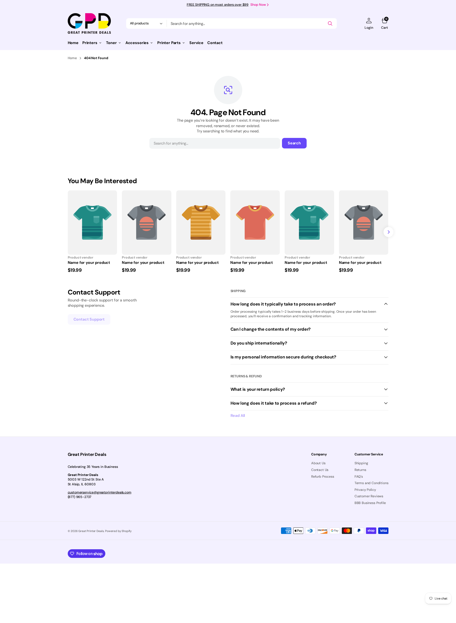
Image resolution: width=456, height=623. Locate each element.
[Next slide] (388, 232)
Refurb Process (322, 476)
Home (72, 58)
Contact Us (319, 470)
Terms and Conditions (371, 483)
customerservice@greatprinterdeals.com (99, 492)
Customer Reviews (369, 496)
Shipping (361, 463)
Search (294, 143)
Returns (360, 470)
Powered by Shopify (118, 531)
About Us (318, 463)
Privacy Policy (365, 489)
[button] (369, 23)
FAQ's (359, 476)
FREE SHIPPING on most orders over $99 (217, 4)
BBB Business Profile (370, 503)
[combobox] (252, 23)
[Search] (330, 23)
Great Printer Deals (91, 531)
